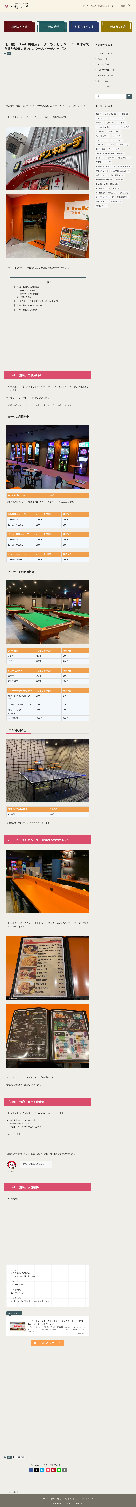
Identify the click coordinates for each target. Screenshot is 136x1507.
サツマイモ (102, 140)
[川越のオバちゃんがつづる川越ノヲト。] (20, 5)
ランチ (100, 149)
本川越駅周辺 (103, 188)
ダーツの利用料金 (27, 291)
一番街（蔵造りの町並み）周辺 (110, 153)
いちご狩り (101, 118)
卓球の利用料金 (26, 297)
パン (110, 145)
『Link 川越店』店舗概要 (27, 309)
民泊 (116, 188)
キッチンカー (113, 131)
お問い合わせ (56, 1499)
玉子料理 (100, 193)
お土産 (99, 123)
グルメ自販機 (103, 136)
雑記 (8, 53)
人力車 (110, 158)
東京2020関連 (106, 70)
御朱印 (119, 180)
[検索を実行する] (129, 96)
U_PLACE (110, 114)
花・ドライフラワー (105, 197)
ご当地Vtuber (102, 127)
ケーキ (117, 136)
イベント (104, 86)
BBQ (99, 114)
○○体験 (124, 114)
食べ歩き (116, 201)
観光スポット (105, 75)
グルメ (103, 81)
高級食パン (101, 206)
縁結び (112, 193)
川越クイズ (101, 175)
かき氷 (121, 123)
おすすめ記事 (105, 64)
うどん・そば (117, 118)
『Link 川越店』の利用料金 (28, 287)
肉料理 (123, 193)
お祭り (110, 123)
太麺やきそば (124, 166)
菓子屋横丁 (123, 197)
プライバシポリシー (72, 1499)
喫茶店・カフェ (103, 162)
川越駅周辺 (20, 1457)
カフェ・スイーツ (120, 127)
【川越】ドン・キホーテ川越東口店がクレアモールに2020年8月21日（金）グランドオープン (56, 1322)
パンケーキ (122, 145)
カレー (100, 131)
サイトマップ (87, 1499)
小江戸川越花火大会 (120, 171)
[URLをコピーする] (64, 1470)
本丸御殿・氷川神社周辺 (107, 184)
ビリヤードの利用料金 (29, 294)
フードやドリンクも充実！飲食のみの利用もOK (37, 301)
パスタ (99, 145)
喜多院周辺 (123, 158)
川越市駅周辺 (117, 175)
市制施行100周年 (104, 180)
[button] (31, 1470)
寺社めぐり (102, 171)
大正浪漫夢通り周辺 (105, 166)
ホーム (45, 1499)
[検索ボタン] (129, 6)
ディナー (116, 140)
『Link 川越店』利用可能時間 (29, 305)
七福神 (99, 158)
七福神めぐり (105, 53)
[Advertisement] (47, 77)
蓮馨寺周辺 (102, 201)
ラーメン (113, 149)
